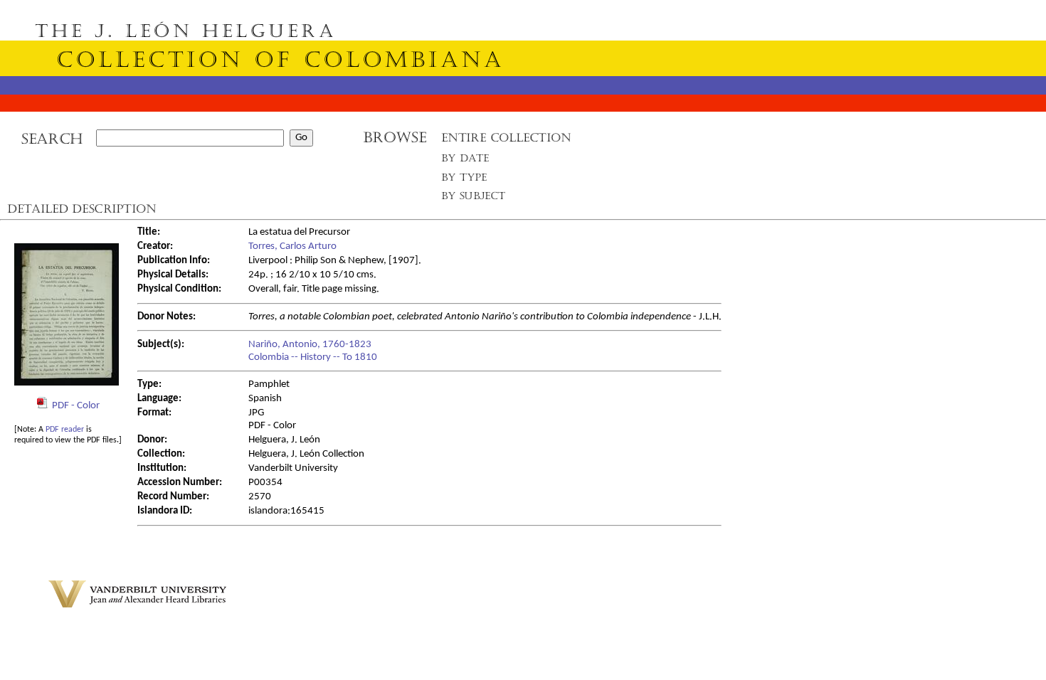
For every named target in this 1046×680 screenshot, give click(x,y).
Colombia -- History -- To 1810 (312, 357)
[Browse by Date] (469, 161)
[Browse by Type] (464, 179)
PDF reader (65, 429)
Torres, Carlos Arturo (292, 246)
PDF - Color (76, 405)
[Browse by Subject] (474, 198)
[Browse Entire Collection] (506, 142)
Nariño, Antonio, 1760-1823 (309, 344)
